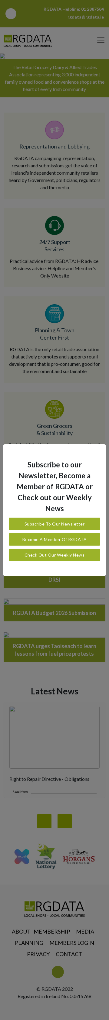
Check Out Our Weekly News (55, 554)
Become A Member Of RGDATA (54, 539)
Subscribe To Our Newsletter (55, 523)
